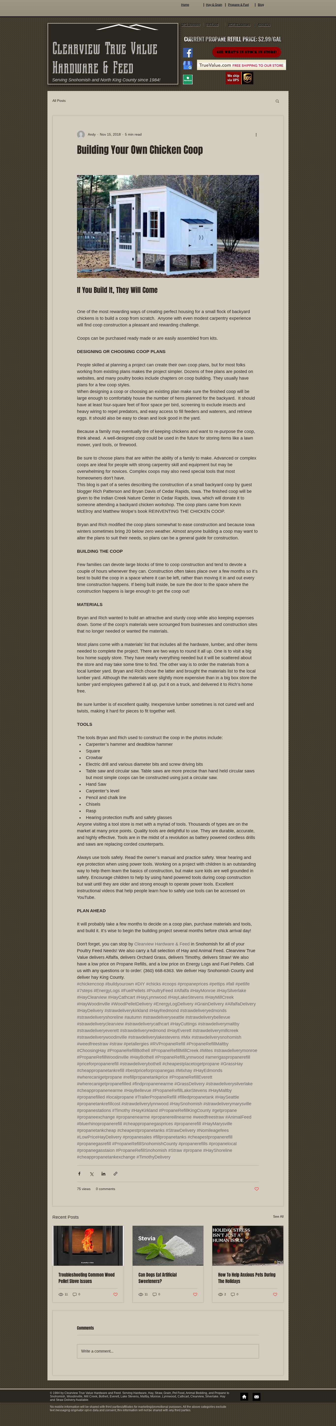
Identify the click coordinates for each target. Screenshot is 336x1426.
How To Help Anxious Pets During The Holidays (246, 1278)
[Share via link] (115, 1173)
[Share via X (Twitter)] (91, 1173)
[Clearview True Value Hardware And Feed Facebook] (188, 52)
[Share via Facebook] (79, 1173)
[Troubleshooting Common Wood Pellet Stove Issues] (88, 1246)
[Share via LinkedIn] (103, 1173)
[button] (277, 101)
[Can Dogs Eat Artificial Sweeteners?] (168, 1246)
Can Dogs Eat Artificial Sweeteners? (157, 1278)
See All (278, 1216)
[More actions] (256, 135)
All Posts (59, 101)
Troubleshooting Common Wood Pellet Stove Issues (87, 1278)
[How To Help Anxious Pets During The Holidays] (247, 1246)
